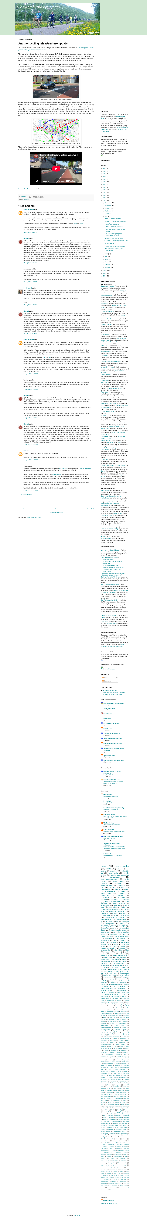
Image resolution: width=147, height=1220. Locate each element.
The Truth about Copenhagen (110, 585)
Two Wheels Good (109, 755)
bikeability (126, 1108)
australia (122, 927)
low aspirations (117, 965)
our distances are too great (110, 565)
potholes (121, 1090)
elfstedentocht (115, 1083)
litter (125, 1054)
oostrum (115, 1171)
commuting (105, 895)
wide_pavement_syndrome (111, 1036)
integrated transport (112, 901)
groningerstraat (119, 963)
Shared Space (105, 506)
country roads (113, 1077)
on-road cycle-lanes (107, 992)
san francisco (125, 1177)
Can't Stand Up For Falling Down (113, 760)
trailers (110, 1034)
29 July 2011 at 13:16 (30, 305)
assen (104, 866)
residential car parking (113, 1127)
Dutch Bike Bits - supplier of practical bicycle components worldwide (114, 693)
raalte (102, 1127)
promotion (117, 906)
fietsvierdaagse (118, 1048)
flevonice (111, 1117)
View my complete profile (109, 1203)
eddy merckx (117, 1154)
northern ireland (105, 1171)
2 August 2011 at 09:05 (31, 418)
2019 (105, 179)
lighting (119, 1000)
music (127, 965)
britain (119, 869)
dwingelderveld (105, 1083)
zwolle (124, 1036)
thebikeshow (113, 1185)
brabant (126, 1110)
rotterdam (124, 1127)
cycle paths (122, 866)
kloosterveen (105, 965)
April (106, 259)
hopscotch (115, 1160)
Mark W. (26, 238)
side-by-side (122, 979)
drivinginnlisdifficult (106, 1044)
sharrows (115, 1179)
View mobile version (56, 512)
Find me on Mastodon (108, 669)
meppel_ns (110, 1167)
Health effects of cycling (108, 448)
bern (104, 1144)
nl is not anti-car (108, 977)
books (113, 1110)
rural (123, 904)
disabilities (122, 1042)
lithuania (115, 1165)
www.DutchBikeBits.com (111, 780)
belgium (126, 1142)
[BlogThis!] (36, 197)
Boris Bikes (104, 621)
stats (122, 887)
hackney (103, 1023)
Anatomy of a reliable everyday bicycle (113, 465)
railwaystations (106, 897)
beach (105, 1017)
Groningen (110, 442)
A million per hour (106, 324)
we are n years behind (112, 1104)
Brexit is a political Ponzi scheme (112, 855)
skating (115, 1096)
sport (123, 994)
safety (123, 891)
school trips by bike (121, 1094)
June (106, 254)
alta (109, 1069)
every (104, 1117)
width (102, 1065)
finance (103, 990)
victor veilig (114, 1187)
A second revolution (107, 296)
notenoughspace (105, 1029)
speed (103, 942)
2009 (105, 273)
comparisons (115, 877)
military (124, 1086)
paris (115, 1088)
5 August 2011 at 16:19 (31, 490)
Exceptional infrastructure (109, 403)
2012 (105, 198)
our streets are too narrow (110, 558)
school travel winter (106, 1094)
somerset (110, 1059)
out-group (126, 977)
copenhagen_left (107, 1152)
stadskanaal (123, 1181)
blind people (113, 1017)
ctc (114, 986)
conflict (124, 959)
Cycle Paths (105, 355)
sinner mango (118, 881)
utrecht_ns (111, 1102)
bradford (106, 1112)
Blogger (77, 1215)
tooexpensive (115, 996)
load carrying (122, 990)
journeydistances (108, 1054)
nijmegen (103, 1088)
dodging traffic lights (122, 936)
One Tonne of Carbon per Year (113, 836)
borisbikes (104, 1040)
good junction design (110, 975)
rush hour (112, 946)
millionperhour (116, 1121)
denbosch (26, 199)
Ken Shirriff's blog (109, 814)
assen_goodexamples (109, 879)
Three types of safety (107, 286)
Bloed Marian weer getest (110, 796)
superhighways (109, 927)
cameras (124, 1146)
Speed (103, 471)
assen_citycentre (121, 958)
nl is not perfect (110, 891)
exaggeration (121, 938)
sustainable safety (120, 1131)
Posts (105, 677)
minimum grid (113, 1169)
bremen (111, 1146)
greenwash (122, 1158)
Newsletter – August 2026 (110, 809)
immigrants (117, 1085)
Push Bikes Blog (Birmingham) (113, 703)
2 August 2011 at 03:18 (31, 389)
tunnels (113, 983)
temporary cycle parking (108, 1133)
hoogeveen (104, 1052)
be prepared (113, 1142)
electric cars (113, 1046)
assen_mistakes (124, 969)
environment (108, 938)
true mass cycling (120, 1034)
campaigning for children (115, 917)
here (75, 224)
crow (118, 1019)
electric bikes (113, 973)
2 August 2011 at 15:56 (31, 460)
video (108, 868)
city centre (115, 959)
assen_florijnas (105, 1038)
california (117, 1146)
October (107, 208)
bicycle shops (105, 998)
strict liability (118, 1098)
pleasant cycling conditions (117, 931)
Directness (104, 380)
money (122, 923)
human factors (124, 975)
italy (108, 1162)
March (107, 262)
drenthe (104, 899)
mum (122, 1002)
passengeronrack (113, 1125)
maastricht (123, 1165)
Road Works (105, 450)
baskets (126, 984)
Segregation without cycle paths (111, 361)
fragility (103, 1021)
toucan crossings (122, 1133)
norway (124, 1027)
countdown (118, 1152)
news (114, 940)
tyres (117, 1063)
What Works (105, 346)
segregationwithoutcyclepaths (110, 909)
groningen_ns (114, 1050)
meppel (103, 1167)
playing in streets (117, 1031)
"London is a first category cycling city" (116, 241)
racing (120, 895)
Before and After (106, 375)
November (108, 206)
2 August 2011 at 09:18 (31, 445)
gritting (114, 913)
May (106, 256)
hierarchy (119, 1117)
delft (104, 1115)
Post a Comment (26, 494)
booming (119, 1110)
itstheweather (105, 1025)
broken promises (106, 936)
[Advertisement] (56, 501)
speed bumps (105, 1131)
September (108, 211)
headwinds (124, 1050)
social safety (125, 915)
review (123, 907)
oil (109, 1088)
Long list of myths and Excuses (110, 550)
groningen (114, 899)
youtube (112, 1189)
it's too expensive (107, 560)
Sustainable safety (107, 319)
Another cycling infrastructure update (116, 221)
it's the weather (107, 571)
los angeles (115, 1002)
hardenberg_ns (105, 1160)
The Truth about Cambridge (109, 600)
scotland (110, 1129)
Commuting (104, 459)
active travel (109, 1138)
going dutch (105, 929)
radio (115, 1173)
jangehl (114, 1162)
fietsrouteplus (124, 973)
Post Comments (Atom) (34, 517)
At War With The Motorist (111, 733)
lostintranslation (121, 919)
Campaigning (105, 334)
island (102, 1162)
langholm (111, 1163)
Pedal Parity (107, 718)
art (128, 1140)
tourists (103, 1187)
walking (127, 1187)
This (44, 358)
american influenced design (111, 1106)
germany (104, 963)
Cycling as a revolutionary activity (115, 246)
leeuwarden (122, 1163)
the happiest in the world (116, 427)
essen (102, 1156)
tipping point (123, 1185)
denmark (122, 986)
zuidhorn (115, 1137)
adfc (127, 1104)
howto (116, 944)
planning (113, 871)
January (107, 267)
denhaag (110, 1115)
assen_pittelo (104, 1071)
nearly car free (117, 513)
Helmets (103, 536)
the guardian (114, 981)
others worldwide (111, 623)
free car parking (112, 1021)
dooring (103, 1154)
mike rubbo (120, 1025)
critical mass (122, 1077)
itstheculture (122, 1023)
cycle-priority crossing (122, 1114)
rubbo (111, 1177)
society (123, 940)
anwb (108, 1140)
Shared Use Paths (106, 515)
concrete (103, 1114)
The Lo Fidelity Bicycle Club (112, 738)
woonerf (117, 1065)
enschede (117, 1115)
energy (118, 952)
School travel (105, 428)
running (117, 1177)
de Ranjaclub (107, 794)
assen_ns (126, 1015)
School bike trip (109, 243)
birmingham (111, 1144)
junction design (122, 1162)
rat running (119, 1006)
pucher (111, 1006)
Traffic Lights (105, 382)
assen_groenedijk (120, 1069)
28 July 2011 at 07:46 (30, 232)
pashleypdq (104, 913)
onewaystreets (105, 1058)
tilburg (124, 1100)
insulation (123, 1160)
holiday (114, 929)
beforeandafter (105, 950)
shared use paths (106, 1096)
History (103, 369)
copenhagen (110, 1019)
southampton (104, 1181)
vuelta (117, 1011)
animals (122, 948)
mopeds (116, 1027)
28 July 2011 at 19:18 (30, 263)
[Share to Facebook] (40, 197)
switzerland (104, 996)
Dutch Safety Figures (107, 311)
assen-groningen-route (114, 1015)
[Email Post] (30, 196)
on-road (124, 1123)
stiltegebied (118, 1008)
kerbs (102, 1163)
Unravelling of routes (107, 367)
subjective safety (107, 885)
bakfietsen (123, 1038)
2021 (105, 174)
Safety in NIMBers (108, 803)
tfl (101, 921)
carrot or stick (105, 915)
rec (120, 1173)
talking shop (108, 958)
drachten (109, 1154)
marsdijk (103, 1056)
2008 (105, 276)
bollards (126, 1144)
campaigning (105, 889)
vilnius (120, 1187)
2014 (105, 192)
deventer (124, 1019)
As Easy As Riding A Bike (111, 723)
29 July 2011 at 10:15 (30, 282)
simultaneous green (111, 994)
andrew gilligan (119, 1013)
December (108, 203)
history (114, 904)
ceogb (112, 1042)
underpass (122, 983)
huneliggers (105, 906)
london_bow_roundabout (110, 1119)
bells (110, 1108)
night (105, 967)
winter (126, 889)
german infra (122, 1021)
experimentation (118, 1156)
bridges (113, 942)
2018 (105, 182)
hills (109, 990)
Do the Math (107, 801)
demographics (105, 961)
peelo (120, 1088)
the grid (124, 1059)
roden (121, 1175)
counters (111, 1114)
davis (125, 1152)
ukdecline (124, 1063)
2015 (105, 190)
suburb (123, 946)
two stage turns (115, 1135)
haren (102, 1085)
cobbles (118, 1148)
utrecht (103, 984)
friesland (103, 1158)
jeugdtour (126, 1052)
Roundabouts (105, 392)
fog (126, 1156)
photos (117, 889)
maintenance (110, 923)
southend (113, 1181)
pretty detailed (56, 474)
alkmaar (124, 1138)
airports (117, 1138)
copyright (103, 1077)
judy (115, 915)
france (127, 1048)
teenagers (112, 969)
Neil (25, 451)
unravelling (109, 921)
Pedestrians (105, 303)
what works (113, 873)
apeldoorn (124, 1106)
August (107, 214)
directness (121, 885)
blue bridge (115, 998)
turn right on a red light (115, 388)
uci (108, 1187)
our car (114, 1058)
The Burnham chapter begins (111, 824)
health (113, 954)
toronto (103, 1102)
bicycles (112, 887)
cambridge (121, 897)
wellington (105, 1189)
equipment (126, 1115)
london (121, 893)
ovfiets (103, 1125)
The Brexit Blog (108, 823)
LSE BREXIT (107, 853)
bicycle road (105, 959)
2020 (105, 176)
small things (106, 893)
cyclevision (104, 1079)
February (108, 264)
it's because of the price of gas (111, 569)
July (106, 216)
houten (112, 1023)
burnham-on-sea (105, 1073)
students (103, 981)
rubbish (103, 1129)
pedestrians (104, 925)
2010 (105, 270)
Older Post (90, 509)
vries (108, 1137)
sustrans (103, 969)
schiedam (106, 1179)
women (110, 1065)
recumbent (119, 883)
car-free (121, 1040)
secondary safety (121, 1129)
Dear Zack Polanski (108, 838)
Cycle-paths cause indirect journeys (113, 573)
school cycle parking (107, 1033)
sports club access (106, 1098)
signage (122, 913)
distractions (122, 1081)
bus (127, 950)
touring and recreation (120, 875)
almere (103, 1140)
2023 (105, 168)
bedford (113, 1071)
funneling (105, 1050)
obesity (120, 1004)
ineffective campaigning (117, 911)
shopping (115, 925)
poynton (109, 1173)
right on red (114, 1175)
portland (120, 1058)
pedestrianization (105, 1031)
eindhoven (104, 1046)
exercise (109, 1156)
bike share (119, 971)
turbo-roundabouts (108, 1063)
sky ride (123, 1179)
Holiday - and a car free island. (114, 227)
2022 (105, 171)
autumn (115, 1038)
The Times (114, 1067)
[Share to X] (38, 197)
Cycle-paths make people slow (111, 575)
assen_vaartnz (108, 971)
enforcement (121, 988)
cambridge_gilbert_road (119, 1112)
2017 (105, 184)
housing (112, 1052)
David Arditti (28, 288)
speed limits (123, 1096)
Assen (119, 442)
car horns (104, 1148)
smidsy (117, 1033)
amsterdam (113, 934)
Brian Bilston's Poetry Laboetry (113, 808)
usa (117, 921)
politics (124, 967)
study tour (125, 925)
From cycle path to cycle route (114, 238)
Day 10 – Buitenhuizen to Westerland (113, 775)
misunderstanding (106, 1027)
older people (114, 967)
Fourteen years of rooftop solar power (114, 831)
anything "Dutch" (111, 502)
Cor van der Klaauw (106, 1013)
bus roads (117, 1073)
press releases (105, 933)
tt (128, 1034)
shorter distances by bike (121, 956)
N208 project (63, 469)
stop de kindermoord (115, 1183)
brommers (113, 1040)
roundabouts (105, 956)
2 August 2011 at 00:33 (31, 374)
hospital (126, 1117)
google (112, 1158)
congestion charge (123, 1150)
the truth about (105, 1061)
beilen (120, 1142)
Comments (107, 681)
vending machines (121, 1102)
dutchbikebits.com (106, 919)
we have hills (106, 563)
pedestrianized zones (107, 527)
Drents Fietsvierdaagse (112, 224)
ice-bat (119, 1052)
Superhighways (106, 351)
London (103, 617)
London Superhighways (108, 615)
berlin (119, 1071)
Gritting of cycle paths (107, 411)
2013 (105, 195)
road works (113, 907)
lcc (114, 990)
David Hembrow (29, 209)
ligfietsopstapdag (105, 1165)
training (111, 1009)
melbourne (112, 1056)
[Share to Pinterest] (42, 197)
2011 (105, 200)
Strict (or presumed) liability (109, 529)
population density (112, 1090)
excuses (126, 899)
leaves (108, 1086)
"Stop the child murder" (110, 342)
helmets (122, 954)
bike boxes (117, 1108)
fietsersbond (105, 940)
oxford (121, 1171)
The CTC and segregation (113, 219)
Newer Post (22, 509)
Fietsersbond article (85, 469)
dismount (113, 1081)
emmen (125, 1154)
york (122, 1104)
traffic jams (125, 1061)
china (124, 1075)
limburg (118, 1054)
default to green (116, 1079)
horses (109, 1085)
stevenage (104, 1183)
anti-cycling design (115, 984)
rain (126, 1031)
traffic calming (116, 1061)
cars (102, 887)
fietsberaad (110, 1000)
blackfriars (106, 1110)
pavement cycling (120, 1029)
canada (106, 986)
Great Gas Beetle (109, 708)
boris (123, 934)
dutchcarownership (107, 988)
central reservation (114, 1075)
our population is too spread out (112, 561)
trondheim (104, 1135)
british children (118, 950)
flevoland (124, 1083)
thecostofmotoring (115, 1100)
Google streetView (24, 189)
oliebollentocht (116, 1123)
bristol (125, 1071)
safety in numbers (121, 1092)
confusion (113, 1150)
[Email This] (34, 197)
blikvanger (119, 1144)
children (104, 883)
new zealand (111, 1004)
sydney (117, 1059)
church (111, 1148)
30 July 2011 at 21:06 (30, 333)
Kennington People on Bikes (112, 743)
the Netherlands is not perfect (110, 504)
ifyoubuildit (125, 921)
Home (57, 509)
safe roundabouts (123, 992)
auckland (105, 1142)
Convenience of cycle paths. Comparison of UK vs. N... (113, 234)
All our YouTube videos (110, 690)
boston (105, 1146)
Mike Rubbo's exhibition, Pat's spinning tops (114, 249)
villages (124, 996)
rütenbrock (110, 1092)
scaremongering (106, 538)
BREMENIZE (107, 713)
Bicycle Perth (107, 728)
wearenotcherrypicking (108, 948)
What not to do (105, 490)
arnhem (123, 1140)
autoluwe (103, 1108)
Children (103, 415)
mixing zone (123, 1169)
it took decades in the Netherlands (112, 567)
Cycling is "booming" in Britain (110, 577)
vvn (102, 1104)
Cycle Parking (105, 436)
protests (124, 1125)
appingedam (115, 1140)
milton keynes (120, 1167)
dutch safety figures (119, 961)
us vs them (110, 1011)
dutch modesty (121, 1044)
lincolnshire (116, 1086)
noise (118, 977)
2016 (105, 187)
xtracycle (124, 1011)
